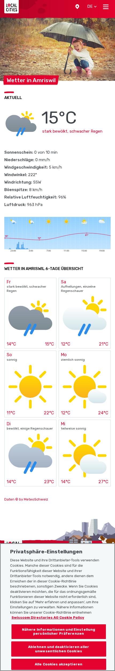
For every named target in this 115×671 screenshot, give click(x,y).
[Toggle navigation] (106, 6)
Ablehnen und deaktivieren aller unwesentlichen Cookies (58, 649)
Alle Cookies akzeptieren (58, 664)
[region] (57, 607)
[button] (77, 6)
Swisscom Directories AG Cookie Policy (47, 618)
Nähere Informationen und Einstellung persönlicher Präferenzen (58, 632)
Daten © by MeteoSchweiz (26, 499)
